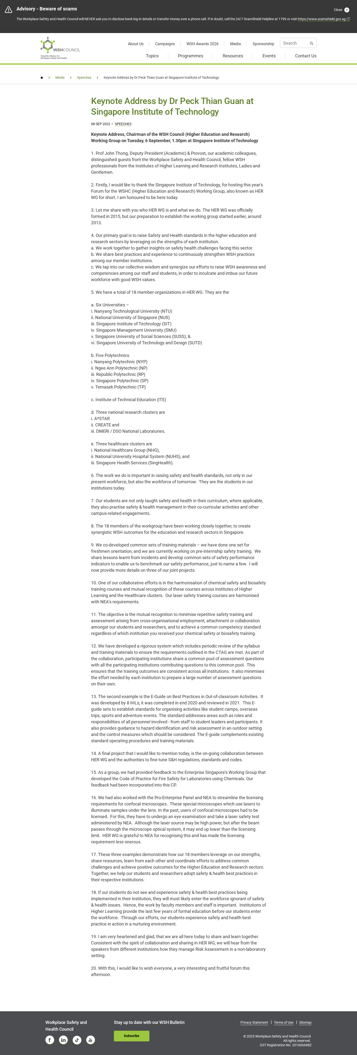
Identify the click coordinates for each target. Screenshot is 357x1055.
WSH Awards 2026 (203, 44)
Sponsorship (263, 44)
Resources (233, 55)
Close (338, 10)
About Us (136, 44)
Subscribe (131, 1036)
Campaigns (165, 44)
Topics (152, 55)
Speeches (123, 124)
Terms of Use (283, 1022)
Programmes (190, 55)
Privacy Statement (254, 1022)
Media (235, 44)
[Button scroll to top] (341, 1034)
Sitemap (305, 1022)
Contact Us (305, 55)
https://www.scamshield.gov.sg (322, 19)
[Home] (42, 78)
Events (269, 55)
